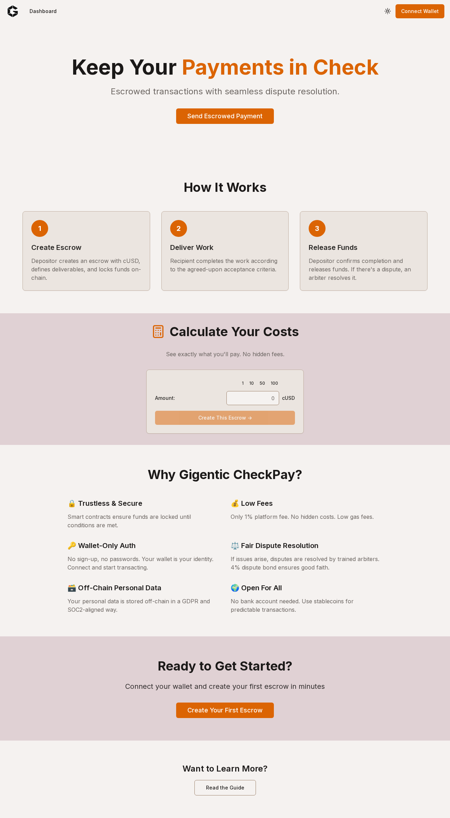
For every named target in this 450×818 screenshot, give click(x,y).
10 (251, 383)
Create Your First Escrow (225, 710)
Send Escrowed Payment (225, 116)
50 (262, 383)
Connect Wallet (420, 11)
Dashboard (43, 11)
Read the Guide (225, 788)
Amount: (165, 398)
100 (274, 383)
